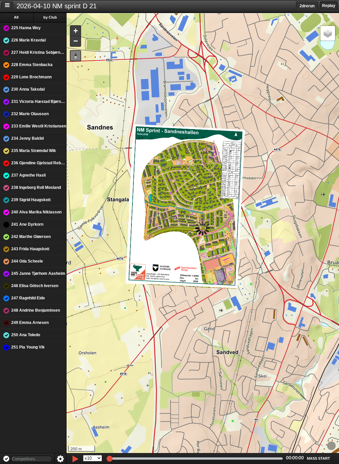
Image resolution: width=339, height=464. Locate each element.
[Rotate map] (75, 56)
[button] (75, 31)
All (16, 17)
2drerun (307, 6)
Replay (328, 5)
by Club (50, 17)
